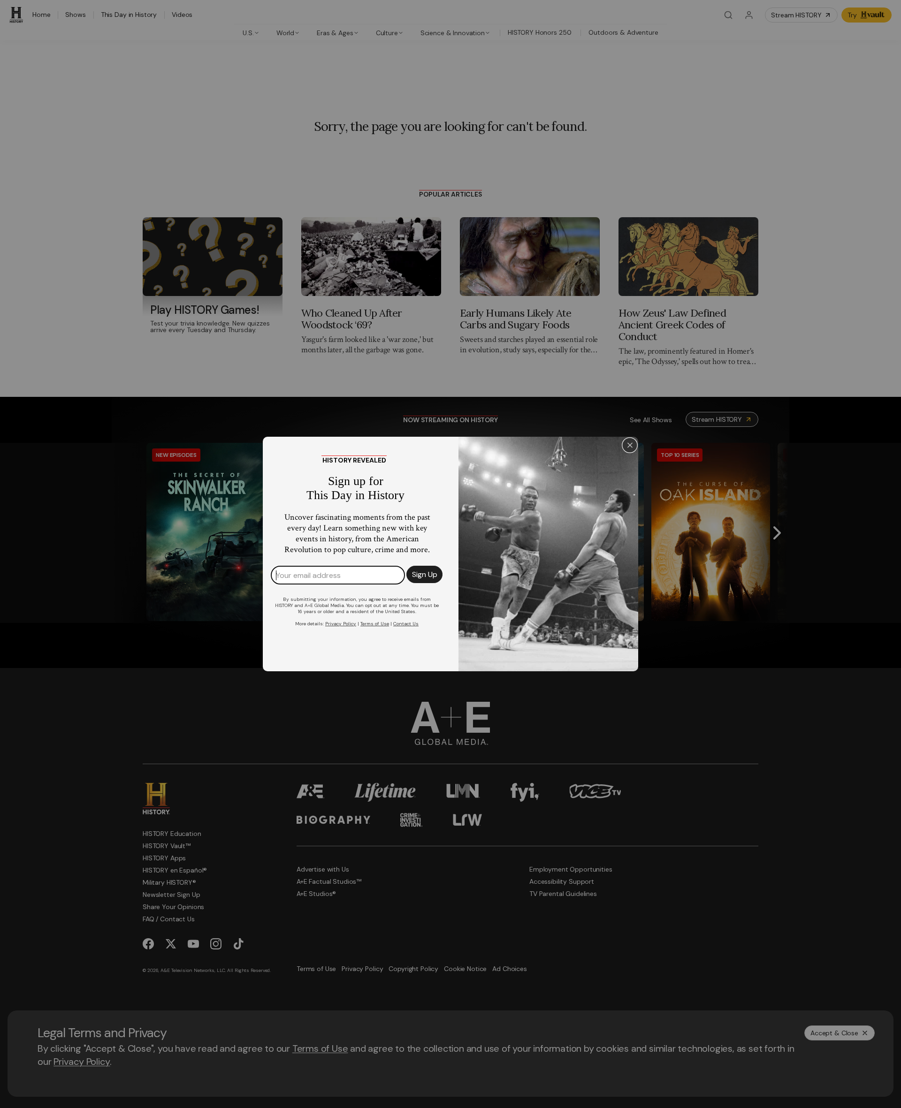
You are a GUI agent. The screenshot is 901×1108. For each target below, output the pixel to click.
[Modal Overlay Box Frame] (450, 554)
